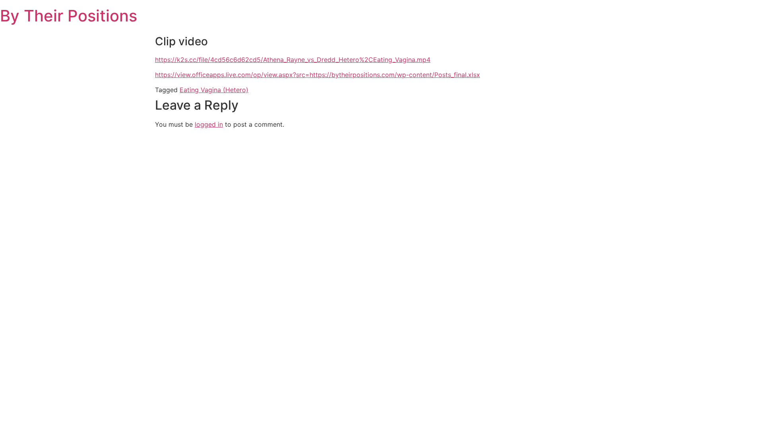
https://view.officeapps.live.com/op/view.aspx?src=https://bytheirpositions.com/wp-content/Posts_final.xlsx (317, 75)
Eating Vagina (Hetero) (214, 90)
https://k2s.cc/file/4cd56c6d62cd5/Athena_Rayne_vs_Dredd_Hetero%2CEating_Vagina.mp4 (292, 60)
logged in (209, 124)
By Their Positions (68, 15)
